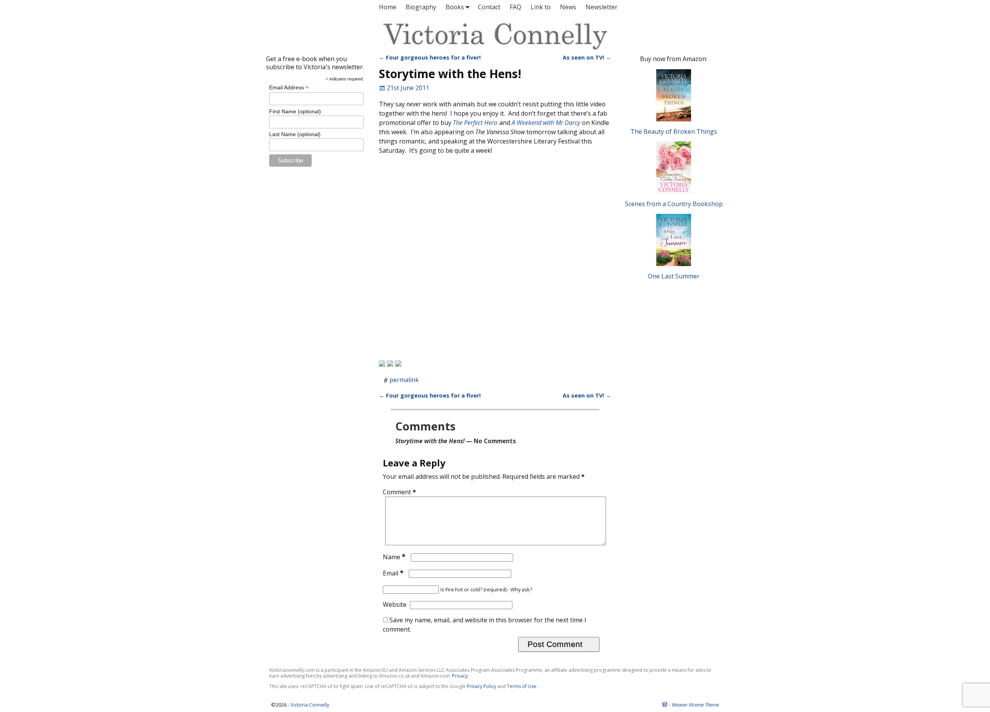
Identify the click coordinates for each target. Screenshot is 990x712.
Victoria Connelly (309, 704)
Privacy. (460, 676)
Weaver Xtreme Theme (695, 704)
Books (455, 7)
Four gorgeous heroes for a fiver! (430, 57)
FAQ (515, 7)
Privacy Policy (481, 686)
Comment (399, 492)
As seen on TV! (587, 57)
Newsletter (601, 7)
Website (394, 604)
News (568, 7)
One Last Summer (674, 276)
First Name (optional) (295, 111)
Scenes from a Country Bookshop (674, 204)
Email (393, 573)
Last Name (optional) (295, 134)
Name (394, 557)
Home (387, 7)
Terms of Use (521, 686)
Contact (489, 7)
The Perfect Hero (475, 122)
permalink (404, 380)
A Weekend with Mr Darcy (546, 122)
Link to (541, 7)
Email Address (289, 87)
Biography (421, 7)
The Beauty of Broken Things (673, 131)
